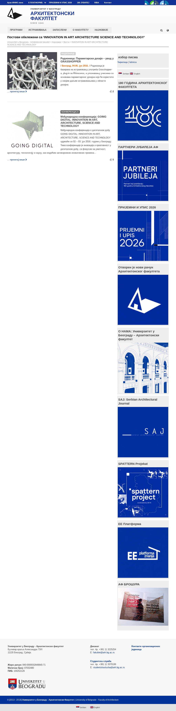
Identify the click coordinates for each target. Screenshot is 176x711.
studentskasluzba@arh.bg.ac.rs (109, 667)
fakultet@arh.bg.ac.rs (104, 652)
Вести (66, 42)
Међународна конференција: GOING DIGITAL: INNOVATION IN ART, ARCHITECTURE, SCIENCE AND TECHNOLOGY (83, 121)
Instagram (167, 3)
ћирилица (123, 62)
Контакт (108, 3)
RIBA (96, 3)
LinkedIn (162, 3)
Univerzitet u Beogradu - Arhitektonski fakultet (28, 42)
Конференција (70, 112)
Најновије (56, 42)
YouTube (152, 3)
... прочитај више (16, 91)
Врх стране (159, 700)
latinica (132, 62)
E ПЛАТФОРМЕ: (35, 3)
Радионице (68, 53)
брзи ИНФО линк (15, 3)
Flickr (157, 3)
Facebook (147, 3)
